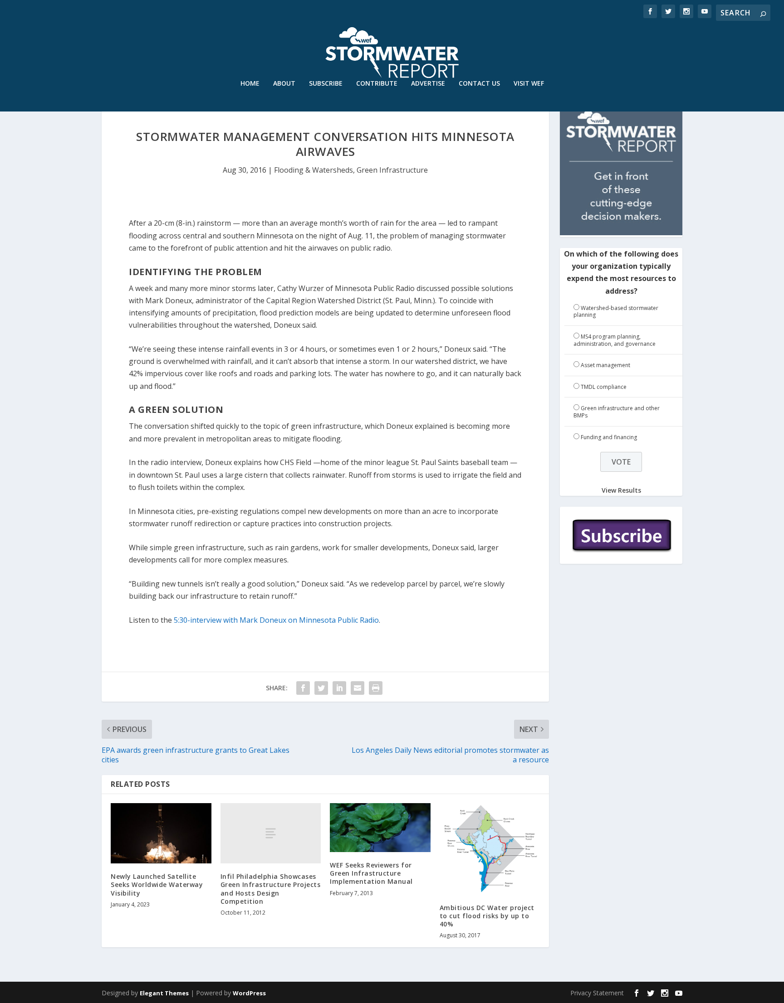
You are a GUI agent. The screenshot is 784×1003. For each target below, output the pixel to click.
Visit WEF (529, 83)
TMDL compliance (604, 387)
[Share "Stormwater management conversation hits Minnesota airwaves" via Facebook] (303, 688)
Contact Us (479, 83)
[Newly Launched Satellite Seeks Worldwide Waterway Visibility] (161, 833)
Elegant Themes (164, 993)
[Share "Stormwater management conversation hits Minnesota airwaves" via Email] (357, 688)
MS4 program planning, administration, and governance (614, 340)
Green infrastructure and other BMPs (616, 411)
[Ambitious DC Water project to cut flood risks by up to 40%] (490, 848)
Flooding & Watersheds (313, 170)
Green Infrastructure (392, 170)
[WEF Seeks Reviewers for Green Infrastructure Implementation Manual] (380, 827)
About (284, 83)
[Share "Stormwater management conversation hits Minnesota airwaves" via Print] (376, 688)
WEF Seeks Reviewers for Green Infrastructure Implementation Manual (371, 873)
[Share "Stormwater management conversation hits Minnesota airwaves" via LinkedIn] (339, 688)
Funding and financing (609, 437)
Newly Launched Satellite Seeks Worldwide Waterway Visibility (157, 884)
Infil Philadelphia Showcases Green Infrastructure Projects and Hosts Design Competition (270, 889)
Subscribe (326, 83)
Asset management (605, 365)
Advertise (428, 83)
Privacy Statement (597, 992)
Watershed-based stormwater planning (615, 311)
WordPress (249, 993)
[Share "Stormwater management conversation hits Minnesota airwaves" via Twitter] (321, 688)
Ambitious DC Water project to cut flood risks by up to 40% (487, 915)
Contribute (376, 83)
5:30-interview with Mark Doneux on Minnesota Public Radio (276, 620)
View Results (621, 489)
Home (250, 83)
